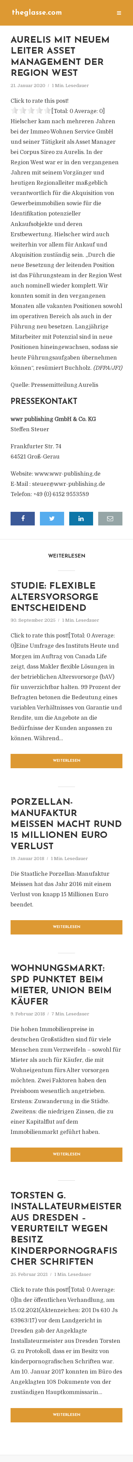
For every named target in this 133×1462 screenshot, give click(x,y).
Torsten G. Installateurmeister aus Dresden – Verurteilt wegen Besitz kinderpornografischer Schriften (66, 1229)
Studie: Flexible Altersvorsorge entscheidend (54, 597)
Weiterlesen (66, 761)
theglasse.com (37, 12)
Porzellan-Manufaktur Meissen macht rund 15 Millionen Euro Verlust (66, 825)
